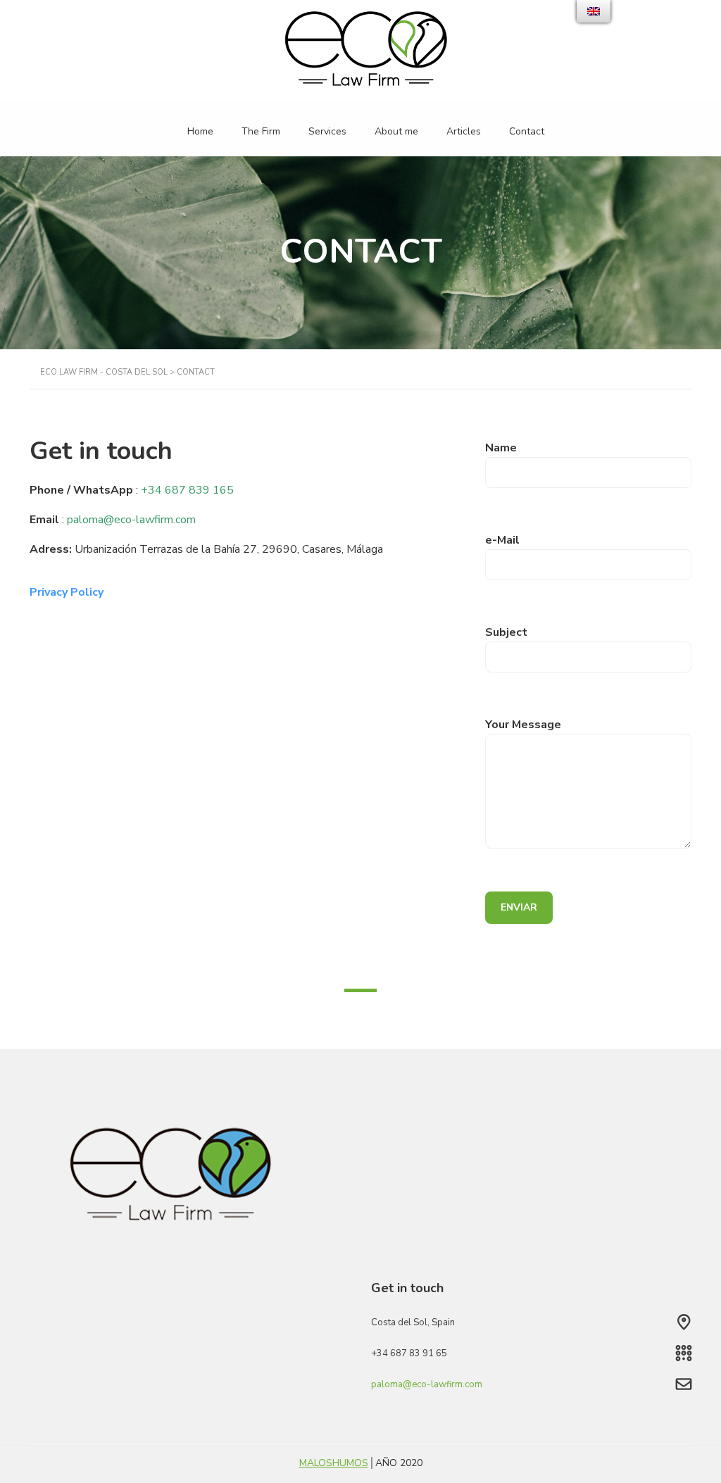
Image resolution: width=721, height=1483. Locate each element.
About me (396, 131)
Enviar (519, 907)
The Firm (261, 131)
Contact (526, 131)
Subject (506, 632)
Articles (463, 131)
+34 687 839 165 (187, 490)
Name (501, 448)
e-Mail (502, 540)
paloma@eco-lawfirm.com (131, 519)
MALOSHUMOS (333, 1463)
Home (200, 131)
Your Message (523, 724)
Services (327, 131)
